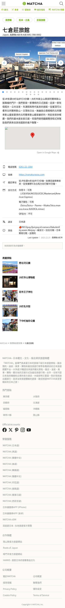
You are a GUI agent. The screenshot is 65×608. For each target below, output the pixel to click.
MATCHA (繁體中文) (12, 457)
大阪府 (36, 396)
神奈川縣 (7, 414)
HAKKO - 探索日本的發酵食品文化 (19, 560)
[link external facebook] (5, 430)
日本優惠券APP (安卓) (13, 513)
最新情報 (41, 9)
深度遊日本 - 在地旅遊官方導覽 (17, 525)
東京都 (6, 396)
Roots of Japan (10, 547)
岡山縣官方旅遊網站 (12, 541)
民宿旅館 (41, 19)
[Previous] (4, 63)
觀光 (6, 9)
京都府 (6, 402)
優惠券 (28, 9)
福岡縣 (6, 408)
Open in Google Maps (46, 152)
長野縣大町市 (57, 237)
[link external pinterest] (17, 430)
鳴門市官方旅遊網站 (12, 553)
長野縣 (8, 19)
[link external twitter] (11, 430)
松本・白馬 (24, 19)
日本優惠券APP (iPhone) (14, 507)
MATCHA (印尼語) (11, 482)
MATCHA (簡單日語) (12, 494)
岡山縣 (36, 414)
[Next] (60, 63)
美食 (16, 9)
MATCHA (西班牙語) (12, 500)
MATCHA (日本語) (11, 445)
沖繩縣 (36, 408)
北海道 (36, 402)
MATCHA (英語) (10, 451)
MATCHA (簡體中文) (12, 476)
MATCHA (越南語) (11, 488)
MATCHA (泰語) (10, 463)
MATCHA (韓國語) (11, 470)
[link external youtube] (29, 430)
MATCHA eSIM (9, 519)
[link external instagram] (23, 430)
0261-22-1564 (25, 166)
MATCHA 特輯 (58, 9)
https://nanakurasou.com (31, 174)
